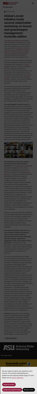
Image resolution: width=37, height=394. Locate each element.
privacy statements (17, 377)
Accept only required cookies (12, 389)
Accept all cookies (9, 384)
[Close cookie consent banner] (34, 371)
